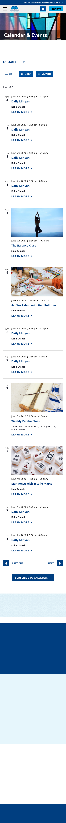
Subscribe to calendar (31, 577)
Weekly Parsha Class (25, 421)
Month (46, 74)
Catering (10, 764)
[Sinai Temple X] (24, 736)
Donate (56, 8)
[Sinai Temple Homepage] (14, 9)
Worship (9, 779)
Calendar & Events (17, 789)
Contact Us (35, 657)
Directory (34, 635)
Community (11, 769)
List (11, 74)
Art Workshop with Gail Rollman (33, 305)
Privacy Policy (33, 812)
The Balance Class (23, 245)
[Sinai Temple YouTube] (40, 736)
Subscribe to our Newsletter (34, 613)
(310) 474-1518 (35, 646)
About (7, 784)
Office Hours (34, 668)
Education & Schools (19, 774)
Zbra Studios (39, 818)
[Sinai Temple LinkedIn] (16, 736)
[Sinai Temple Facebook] (8, 736)
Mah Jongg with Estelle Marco (31, 483)
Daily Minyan (20, 101)
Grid (28, 74)
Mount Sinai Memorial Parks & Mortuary (42, 2)
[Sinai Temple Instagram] (32, 736)
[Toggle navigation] (5, 9)
